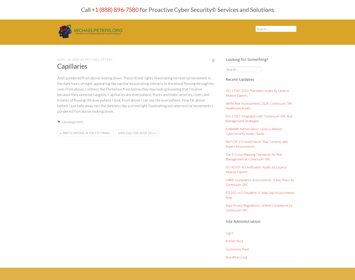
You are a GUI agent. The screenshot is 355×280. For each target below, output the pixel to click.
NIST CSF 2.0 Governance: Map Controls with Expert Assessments (257, 144)
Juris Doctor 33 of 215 (137, 133)
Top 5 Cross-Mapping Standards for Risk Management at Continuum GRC (254, 156)
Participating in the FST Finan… (85, 133)
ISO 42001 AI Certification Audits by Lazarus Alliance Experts (256, 169)
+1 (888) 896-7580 (115, 9)
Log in (230, 233)
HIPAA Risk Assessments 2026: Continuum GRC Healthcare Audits (259, 105)
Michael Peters (99, 59)
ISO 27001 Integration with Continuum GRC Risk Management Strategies (259, 118)
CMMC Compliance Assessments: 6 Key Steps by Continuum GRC (260, 182)
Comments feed (237, 249)
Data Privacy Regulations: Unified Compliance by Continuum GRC (259, 207)
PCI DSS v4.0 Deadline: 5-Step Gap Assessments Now (260, 195)
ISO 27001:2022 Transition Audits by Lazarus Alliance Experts (257, 93)
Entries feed (234, 241)
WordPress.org (236, 257)
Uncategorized (72, 122)
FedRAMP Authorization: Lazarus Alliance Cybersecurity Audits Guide (254, 131)
